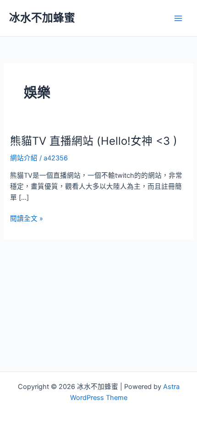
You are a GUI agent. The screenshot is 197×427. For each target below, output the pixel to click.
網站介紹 (24, 158)
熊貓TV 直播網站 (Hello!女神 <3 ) (93, 141)
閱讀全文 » (26, 219)
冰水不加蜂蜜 (42, 17)
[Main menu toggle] (178, 18)
